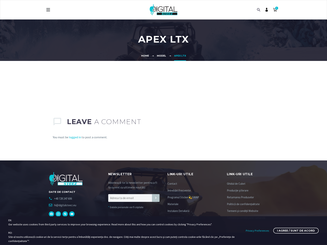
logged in (75, 137)
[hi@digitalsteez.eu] (50, 205)
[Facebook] (51, 214)
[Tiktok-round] (65, 214)
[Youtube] (72, 214)
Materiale (172, 204)
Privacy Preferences (257, 230)
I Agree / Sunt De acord (296, 230)
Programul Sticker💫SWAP (183, 197)
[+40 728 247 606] (50, 198)
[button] (48, 9)
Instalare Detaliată (178, 211)
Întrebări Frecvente (179, 190)
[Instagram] (58, 214)
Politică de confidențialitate (243, 204)
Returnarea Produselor (240, 197)
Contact (172, 183)
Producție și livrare (237, 190)
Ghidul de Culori (236, 183)
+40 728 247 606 (63, 198)
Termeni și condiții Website (242, 211)
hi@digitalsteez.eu (65, 205)
